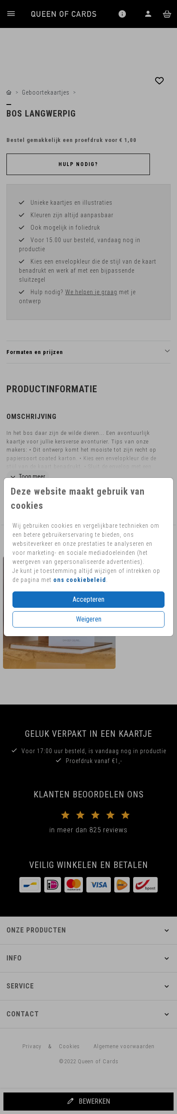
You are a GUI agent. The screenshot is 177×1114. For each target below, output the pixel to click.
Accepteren (88, 599)
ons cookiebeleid (79, 579)
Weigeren (88, 619)
